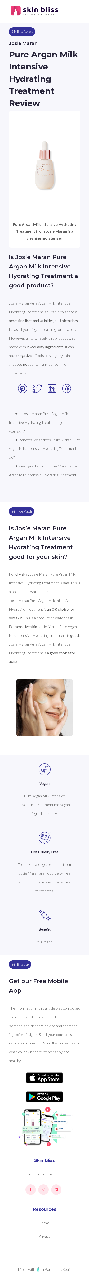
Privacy (44, 1236)
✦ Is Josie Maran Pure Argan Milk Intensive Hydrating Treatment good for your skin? (41, 422)
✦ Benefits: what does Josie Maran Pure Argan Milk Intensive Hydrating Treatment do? (45, 449)
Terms (45, 1222)
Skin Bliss (44, 1160)
